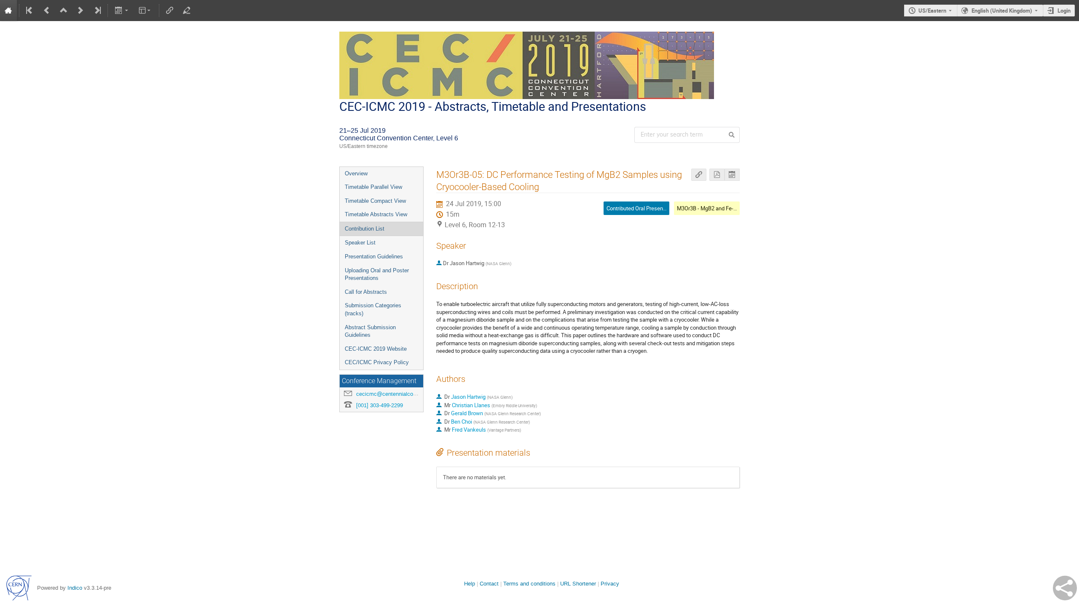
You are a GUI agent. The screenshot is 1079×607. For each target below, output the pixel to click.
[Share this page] (1065, 588)
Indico (74, 587)
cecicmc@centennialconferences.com (402, 394)
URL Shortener (578, 583)
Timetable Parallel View (373, 187)
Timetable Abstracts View (376, 214)
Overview (356, 173)
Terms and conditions (529, 583)
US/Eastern (932, 10)
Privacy (610, 583)
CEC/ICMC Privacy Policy (377, 362)
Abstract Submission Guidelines (370, 331)
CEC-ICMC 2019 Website (376, 349)
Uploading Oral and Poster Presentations (377, 274)
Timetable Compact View (375, 201)
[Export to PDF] (717, 175)
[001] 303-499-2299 (379, 405)
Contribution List (364, 229)
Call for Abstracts (366, 292)
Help (469, 583)
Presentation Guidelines (374, 256)
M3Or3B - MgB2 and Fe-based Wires (720, 208)
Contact (489, 583)
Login (1064, 10)
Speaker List (360, 242)
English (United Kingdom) (1002, 10)
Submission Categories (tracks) (373, 309)
